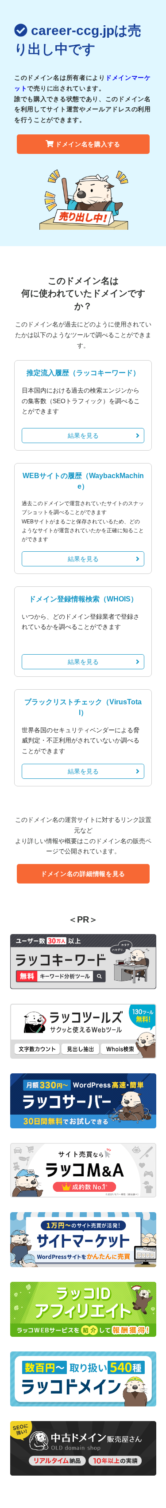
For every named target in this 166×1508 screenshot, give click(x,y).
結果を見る (83, 435)
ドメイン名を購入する (87, 144)
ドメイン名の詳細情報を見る (83, 873)
